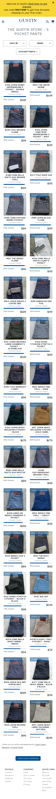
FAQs (25, 772)
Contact (8, 772)
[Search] (47, 21)
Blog (44, 790)
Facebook (9, 778)
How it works (29, 775)
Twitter (8, 781)
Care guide (46, 778)
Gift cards (27, 781)
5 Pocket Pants (15, 94)
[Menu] (3, 21)
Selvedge (5, 747)
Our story (27, 778)
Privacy (26, 784)
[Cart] (52, 21)
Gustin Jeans (40, 744)
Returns (45, 772)
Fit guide (46, 775)
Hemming (46, 781)
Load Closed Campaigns (28, 758)
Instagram (9, 775)
